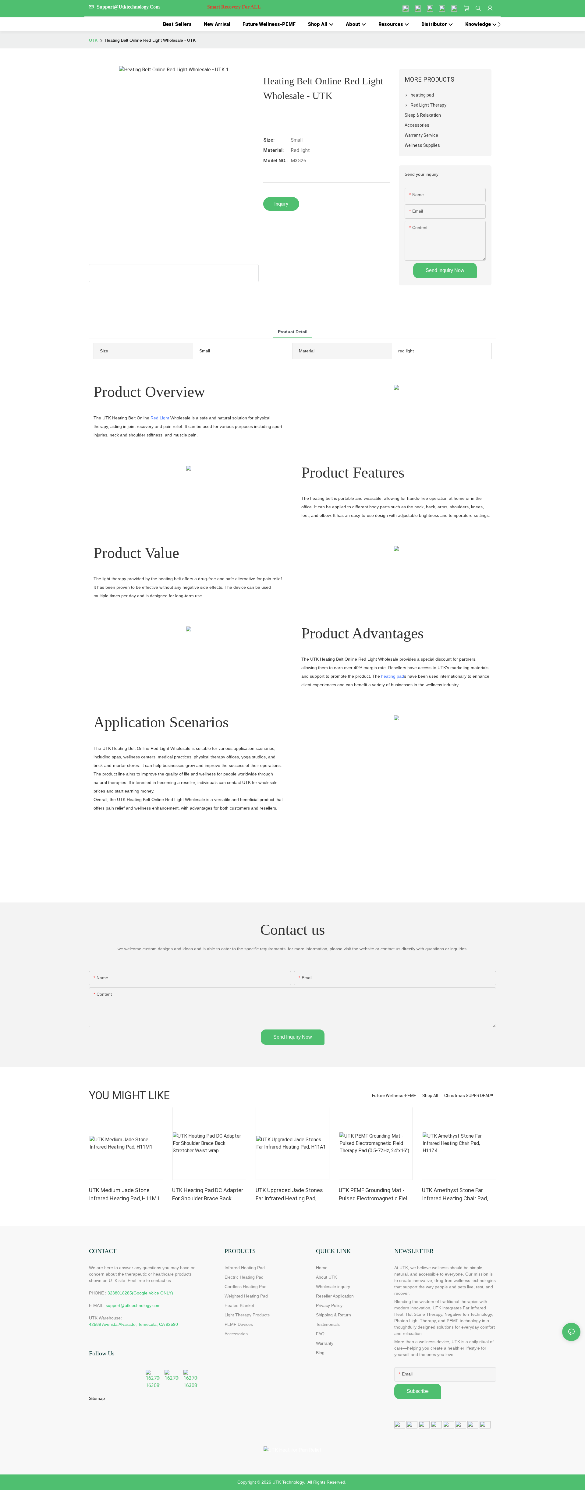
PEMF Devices (239, 1324)
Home (322, 1267)
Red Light (160, 417)
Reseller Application (335, 1296)
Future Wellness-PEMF (394, 1095)
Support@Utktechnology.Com (179, 7)
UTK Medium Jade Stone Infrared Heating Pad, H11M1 (124, 1194)
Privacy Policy (329, 1305)
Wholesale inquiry (333, 1286)
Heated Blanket (239, 1305)
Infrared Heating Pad (245, 1267)
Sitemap (97, 1398)
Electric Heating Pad (244, 1277)
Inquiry (281, 204)
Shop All (430, 1095)
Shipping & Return (333, 1314)
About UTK (326, 1277)
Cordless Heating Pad (246, 1286)
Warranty (324, 1343)
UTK (93, 40)
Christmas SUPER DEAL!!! (468, 1095)
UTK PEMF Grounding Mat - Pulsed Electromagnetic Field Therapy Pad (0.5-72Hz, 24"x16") (374, 1194)
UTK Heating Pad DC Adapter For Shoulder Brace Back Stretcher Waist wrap (207, 1194)
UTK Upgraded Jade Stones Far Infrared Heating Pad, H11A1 (289, 1194)
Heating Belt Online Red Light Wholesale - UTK (150, 40)
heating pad (392, 676)
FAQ (320, 1333)
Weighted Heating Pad (246, 1296)
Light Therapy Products (247, 1314)
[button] (499, 24)
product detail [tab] (292, 331)
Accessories (236, 1333)
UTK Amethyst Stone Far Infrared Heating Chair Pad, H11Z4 (455, 1194)
